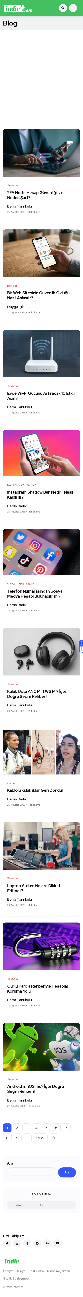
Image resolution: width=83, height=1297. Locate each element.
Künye (21, 1271)
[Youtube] (57, 1243)
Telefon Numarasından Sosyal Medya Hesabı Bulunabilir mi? (35, 594)
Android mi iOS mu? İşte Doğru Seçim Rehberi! (35, 1089)
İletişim (8, 1271)
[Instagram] (17, 1243)
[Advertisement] (41, 73)
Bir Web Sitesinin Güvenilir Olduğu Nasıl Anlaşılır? (38, 295)
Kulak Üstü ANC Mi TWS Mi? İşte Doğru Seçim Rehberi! (36, 694)
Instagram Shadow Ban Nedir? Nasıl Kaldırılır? (40, 495)
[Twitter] (7, 1243)
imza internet (14, 1287)
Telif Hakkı (36, 1271)
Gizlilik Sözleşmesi (16, 1278)
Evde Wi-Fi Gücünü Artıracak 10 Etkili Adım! (41, 396)
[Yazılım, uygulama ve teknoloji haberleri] (18, 8)
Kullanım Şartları (58, 1271)
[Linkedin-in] (47, 1243)
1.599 (40, 1137)
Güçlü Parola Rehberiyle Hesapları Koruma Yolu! (38, 989)
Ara (10, 1163)
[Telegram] (37, 1243)
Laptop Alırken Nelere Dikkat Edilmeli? (33, 888)
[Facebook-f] (27, 1243)
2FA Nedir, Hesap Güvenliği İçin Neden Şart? (35, 195)
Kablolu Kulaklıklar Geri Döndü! (35, 790)
